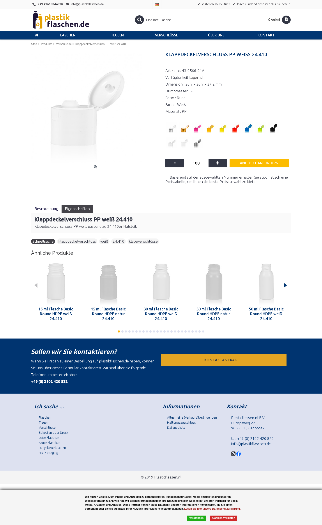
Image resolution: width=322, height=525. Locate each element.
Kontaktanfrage (222, 359)
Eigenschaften (77, 208)
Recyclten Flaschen (52, 448)
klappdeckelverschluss (77, 241)
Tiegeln (44, 422)
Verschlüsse (47, 427)
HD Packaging (48, 453)
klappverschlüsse (143, 241)
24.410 (118, 241)
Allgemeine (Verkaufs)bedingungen (192, 417)
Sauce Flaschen (49, 442)
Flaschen (45, 417)
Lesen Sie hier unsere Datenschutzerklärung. (212, 508)
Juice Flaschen (49, 437)
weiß (104, 241)
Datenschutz (176, 427)
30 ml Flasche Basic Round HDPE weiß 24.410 (160, 314)
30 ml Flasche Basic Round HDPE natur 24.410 (213, 314)
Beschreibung (46, 208)
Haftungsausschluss (181, 422)
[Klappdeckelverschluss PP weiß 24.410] (96, 108)
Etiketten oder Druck (53, 432)
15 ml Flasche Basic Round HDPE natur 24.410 (108, 314)
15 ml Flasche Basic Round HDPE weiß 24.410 (55, 314)
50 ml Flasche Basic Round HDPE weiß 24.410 (266, 314)
